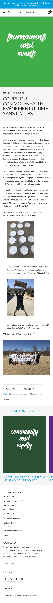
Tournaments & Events (13, 93)
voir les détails (34, 5)
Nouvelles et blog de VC (13, 501)
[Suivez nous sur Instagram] (11, 578)
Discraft (24, 215)
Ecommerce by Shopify (29, 596)
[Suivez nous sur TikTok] (17, 578)
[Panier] (49, 12)
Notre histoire (8, 496)
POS (16, 596)
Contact (6, 535)
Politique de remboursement (9, 524)
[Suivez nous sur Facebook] (6, 578)
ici (36, 134)
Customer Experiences (12, 518)
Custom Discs (8, 513)
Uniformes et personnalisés (8, 507)
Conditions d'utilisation (12, 531)
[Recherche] (9, 12)
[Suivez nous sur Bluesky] (22, 578)
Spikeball (33, 215)
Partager (6, 399)
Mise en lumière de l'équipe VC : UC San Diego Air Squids (24, 479)
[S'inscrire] (39, 563)
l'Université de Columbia (22, 325)
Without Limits (35, 394)
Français (7, 589)
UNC (17, 334)
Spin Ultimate (14, 215)
